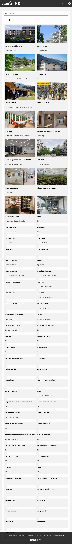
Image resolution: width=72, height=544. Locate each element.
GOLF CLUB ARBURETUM (11, 103)
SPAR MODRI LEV (41, 500)
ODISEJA (39, 216)
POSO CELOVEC (9, 131)
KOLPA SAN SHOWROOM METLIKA (13, 358)
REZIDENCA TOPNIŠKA (10, 238)
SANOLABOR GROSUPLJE (43, 336)
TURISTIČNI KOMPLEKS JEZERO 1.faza (47, 478)
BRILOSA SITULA (9, 249)
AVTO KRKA (8, 336)
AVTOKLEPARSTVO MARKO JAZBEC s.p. (15, 424)
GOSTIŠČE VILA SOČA (42, 74)
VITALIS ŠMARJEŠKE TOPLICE (44, 271)
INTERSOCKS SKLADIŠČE (43, 103)
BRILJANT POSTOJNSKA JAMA (12, 282)
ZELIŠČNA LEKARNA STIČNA (12, 216)
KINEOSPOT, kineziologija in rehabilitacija (48, 131)
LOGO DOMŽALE (41, 227)
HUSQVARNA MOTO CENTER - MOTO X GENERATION (18, 402)
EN (64, 3)
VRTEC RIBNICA (9, 522)
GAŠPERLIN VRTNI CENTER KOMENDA (46, 188)
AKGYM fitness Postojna (43, 435)
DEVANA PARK (40, 282)
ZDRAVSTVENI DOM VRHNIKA (12, 413)
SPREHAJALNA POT (41, 522)
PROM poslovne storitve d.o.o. (13, 478)
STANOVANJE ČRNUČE (10, 227)
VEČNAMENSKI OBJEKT (42, 304)
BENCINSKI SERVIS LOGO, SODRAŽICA (46, 402)
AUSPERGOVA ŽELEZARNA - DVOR (45, 326)
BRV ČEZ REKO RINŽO (10, 369)
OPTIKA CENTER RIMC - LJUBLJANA (14, 315)
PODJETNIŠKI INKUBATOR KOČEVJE (46, 380)
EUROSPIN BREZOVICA (10, 511)
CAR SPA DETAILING (10, 293)
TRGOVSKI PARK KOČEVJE (11, 456)
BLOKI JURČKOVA (9, 380)
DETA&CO (39, 315)
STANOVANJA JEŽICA (42, 238)
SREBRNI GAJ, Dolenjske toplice (13, 46)
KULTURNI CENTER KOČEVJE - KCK (45, 489)
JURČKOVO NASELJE (42, 46)
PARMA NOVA (40, 160)
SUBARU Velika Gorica (11, 271)
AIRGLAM (39, 391)
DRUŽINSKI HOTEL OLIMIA (11, 74)
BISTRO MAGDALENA (42, 249)
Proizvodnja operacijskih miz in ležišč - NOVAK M (18, 160)
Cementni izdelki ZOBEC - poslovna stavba (16, 304)
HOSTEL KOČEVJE (9, 489)
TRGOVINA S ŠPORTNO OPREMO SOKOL (15, 445)
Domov (6, 13)
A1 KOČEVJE (39, 467)
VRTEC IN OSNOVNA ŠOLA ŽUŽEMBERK (47, 445)
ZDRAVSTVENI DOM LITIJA (11, 188)
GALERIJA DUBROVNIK (10, 347)
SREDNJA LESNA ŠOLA (42, 511)
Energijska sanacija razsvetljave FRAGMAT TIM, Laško (20, 435)
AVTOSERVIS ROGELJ (10, 500)
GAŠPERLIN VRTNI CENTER (44, 424)
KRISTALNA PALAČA (42, 347)
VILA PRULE (40, 260)
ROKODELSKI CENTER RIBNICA (13, 326)
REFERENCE (12, 13)
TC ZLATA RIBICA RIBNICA (43, 456)
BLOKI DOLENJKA (41, 358)
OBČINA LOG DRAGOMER (43, 413)
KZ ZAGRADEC (8, 467)
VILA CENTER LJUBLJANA (11, 260)
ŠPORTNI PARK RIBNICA (43, 369)
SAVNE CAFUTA (40, 293)
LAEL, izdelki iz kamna (11, 391)
